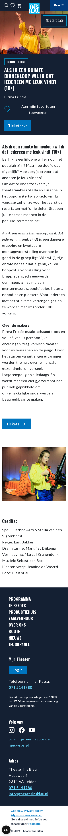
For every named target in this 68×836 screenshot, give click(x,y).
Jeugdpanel (19, 644)
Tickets (15, 125)
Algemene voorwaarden (26, 815)
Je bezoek (17, 605)
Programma (20, 599)
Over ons (17, 625)
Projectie (34, 823)
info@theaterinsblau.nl (28, 794)
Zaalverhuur (21, 618)
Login (18, 670)
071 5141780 (20, 687)
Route (14, 631)
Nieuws (15, 638)
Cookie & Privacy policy (27, 810)
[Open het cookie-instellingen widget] (6, 830)
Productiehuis (22, 612)
